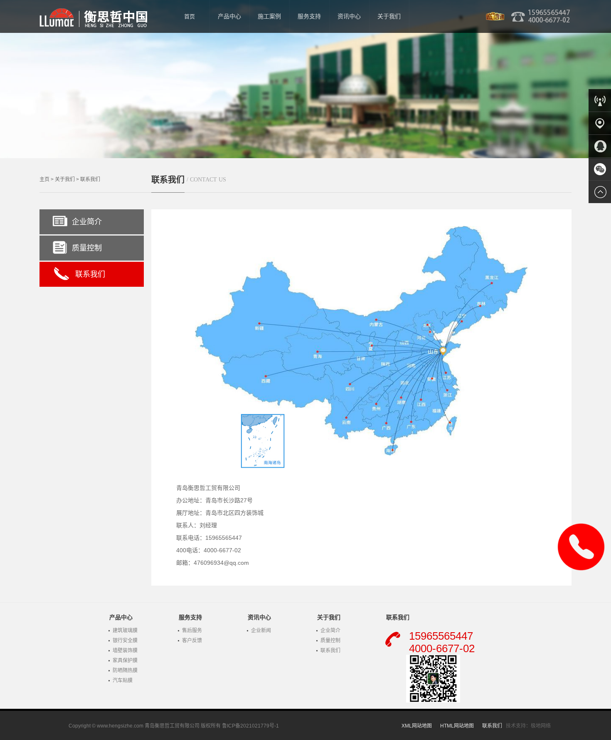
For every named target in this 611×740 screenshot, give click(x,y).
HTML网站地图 (457, 726)
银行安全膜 (125, 640)
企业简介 (87, 222)
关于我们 (65, 179)
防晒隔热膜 (125, 670)
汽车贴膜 (123, 680)
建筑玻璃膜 (125, 630)
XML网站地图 (417, 726)
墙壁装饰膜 (125, 650)
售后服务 (192, 630)
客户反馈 (192, 640)
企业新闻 (261, 630)
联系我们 (90, 179)
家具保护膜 (125, 660)
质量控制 (87, 248)
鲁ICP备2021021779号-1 (250, 726)
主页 (44, 179)
